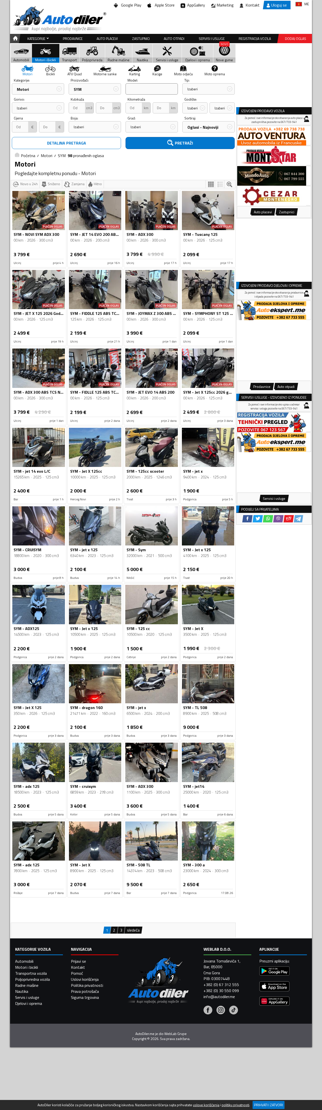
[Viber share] (278, 518)
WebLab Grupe (175, 1033)
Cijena (18, 118)
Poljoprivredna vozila (32, 979)
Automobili (24, 961)
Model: (133, 80)
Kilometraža (136, 99)
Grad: (132, 118)
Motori (23, 89)
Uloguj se (279, 5)
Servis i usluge (27, 997)
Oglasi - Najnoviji (202, 127)
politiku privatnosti (235, 1104)
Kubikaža (77, 99)
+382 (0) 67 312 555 (221, 985)
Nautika (21, 991)
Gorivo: (19, 99)
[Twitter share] (258, 518)
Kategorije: (22, 80)
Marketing (225, 5)
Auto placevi (107, 38)
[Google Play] (274, 971)
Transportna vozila (31, 973)
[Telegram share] (298, 518)
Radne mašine (26, 985)
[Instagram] (220, 1011)
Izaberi (192, 89)
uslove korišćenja (206, 1104)
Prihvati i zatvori (268, 1104)
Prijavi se (78, 961)
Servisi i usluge (212, 38)
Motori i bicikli (26, 967)
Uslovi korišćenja (85, 979)
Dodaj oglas (295, 38)
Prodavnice (73, 38)
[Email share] (289, 518)
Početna (28, 156)
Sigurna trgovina (85, 997)
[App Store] (274, 987)
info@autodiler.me (219, 997)
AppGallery (195, 5)
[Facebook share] (247, 518)
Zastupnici (141, 38)
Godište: (190, 99)
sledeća (133, 930)
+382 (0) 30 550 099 (221, 991)
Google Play (130, 5)
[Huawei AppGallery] (274, 1002)
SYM (78, 89)
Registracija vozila (255, 38)
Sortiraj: (190, 118)
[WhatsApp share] (268, 518)
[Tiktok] (233, 1011)
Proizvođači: (80, 80)
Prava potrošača (85, 991)
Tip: (187, 80)
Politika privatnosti (87, 985)
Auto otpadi (174, 38)
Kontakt (253, 5)
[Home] (14, 38)
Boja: (74, 118)
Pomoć (77, 973)
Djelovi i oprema (28, 1003)
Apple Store (164, 5)
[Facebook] (208, 1011)
